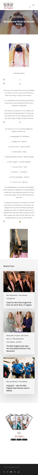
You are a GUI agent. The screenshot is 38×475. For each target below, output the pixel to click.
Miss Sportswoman (19, 17)
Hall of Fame (24, 335)
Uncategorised (10, 298)
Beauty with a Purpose (13, 335)
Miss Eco (8, 339)
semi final (19, 342)
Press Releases (23, 295)
